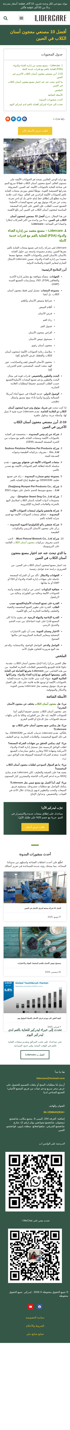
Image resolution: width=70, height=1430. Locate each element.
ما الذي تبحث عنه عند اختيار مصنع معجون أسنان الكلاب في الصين (35, 84)
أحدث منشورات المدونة (51, 99)
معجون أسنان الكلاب (24, 542)
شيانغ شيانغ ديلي (35, 1333)
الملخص (59, 90)
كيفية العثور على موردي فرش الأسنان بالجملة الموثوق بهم (39, 1018)
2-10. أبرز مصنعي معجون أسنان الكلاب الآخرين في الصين (37, 75)
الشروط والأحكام (35, 1325)
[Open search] (6, 18)
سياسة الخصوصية (35, 1317)
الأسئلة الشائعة (55, 95)
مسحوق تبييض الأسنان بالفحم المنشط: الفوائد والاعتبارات (39, 963)
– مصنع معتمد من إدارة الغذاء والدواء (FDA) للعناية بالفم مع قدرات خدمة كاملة (37, 235)
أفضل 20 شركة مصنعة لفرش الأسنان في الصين (42, 908)
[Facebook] (39, 1306)
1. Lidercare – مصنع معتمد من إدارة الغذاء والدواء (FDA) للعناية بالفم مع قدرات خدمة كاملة (38, 67)
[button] (21, 18)
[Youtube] (30, 1306)
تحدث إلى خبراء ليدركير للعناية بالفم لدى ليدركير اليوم (36, 104)
